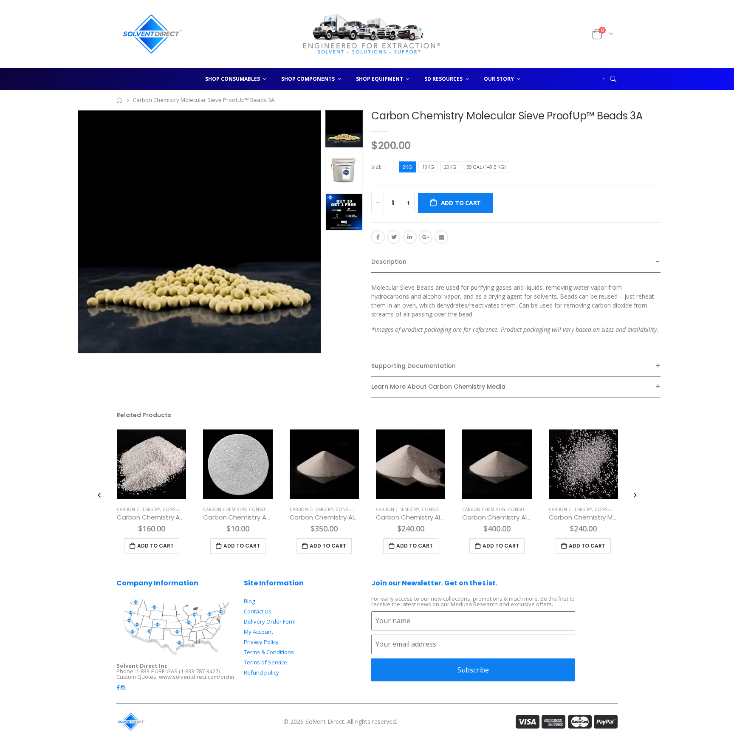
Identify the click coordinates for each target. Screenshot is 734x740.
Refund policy (261, 672)
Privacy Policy (261, 642)
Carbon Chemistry (138, 509)
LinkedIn (410, 237)
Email (441, 237)
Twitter (394, 237)
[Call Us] (574, 34)
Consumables (179, 509)
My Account (258, 631)
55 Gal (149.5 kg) (485, 167)
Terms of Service (265, 662)
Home (119, 100)
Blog (249, 601)
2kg (407, 167)
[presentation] (99, 495)
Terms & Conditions (269, 652)
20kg (450, 167)
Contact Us (257, 611)
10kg (428, 167)
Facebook (378, 237)
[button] (516, 262)
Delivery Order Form (270, 621)
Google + (425, 237)
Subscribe (473, 670)
